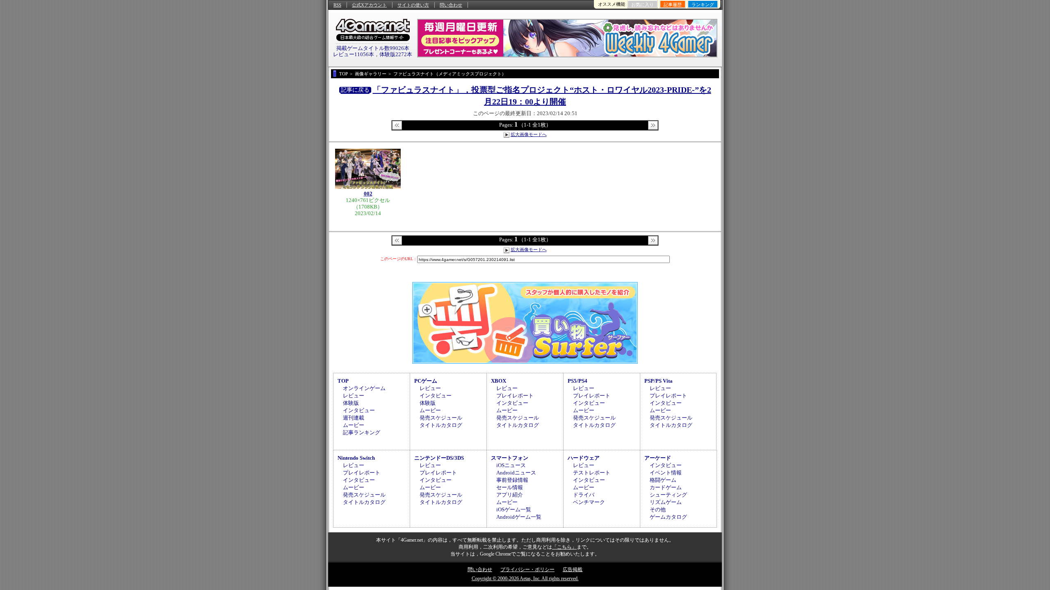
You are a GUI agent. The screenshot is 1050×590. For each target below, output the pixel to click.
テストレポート (591, 473)
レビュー (353, 396)
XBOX (498, 381)
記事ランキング (361, 432)
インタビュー (359, 410)
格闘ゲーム (663, 480)
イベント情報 (666, 473)
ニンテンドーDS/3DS (439, 458)
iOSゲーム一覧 (513, 509)
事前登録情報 (512, 480)
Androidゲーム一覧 (518, 517)
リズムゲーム (666, 502)
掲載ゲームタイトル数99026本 (372, 48)
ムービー (353, 425)
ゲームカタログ (668, 517)
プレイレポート (515, 396)
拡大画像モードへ (529, 134)
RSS (337, 4)
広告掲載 (572, 569)
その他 (658, 509)
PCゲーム (425, 381)
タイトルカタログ (441, 425)
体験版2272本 (395, 54)
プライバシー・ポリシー (527, 569)
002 (368, 194)
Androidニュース (516, 473)
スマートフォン (509, 458)
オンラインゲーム (364, 388)
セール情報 (509, 487)
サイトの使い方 (413, 4)
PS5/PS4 (577, 381)
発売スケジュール (441, 418)
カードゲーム (666, 487)
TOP (343, 381)
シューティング (668, 495)
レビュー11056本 (353, 54)
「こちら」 (564, 547)
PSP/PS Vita (658, 381)
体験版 (351, 403)
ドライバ (583, 495)
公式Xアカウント (369, 4)
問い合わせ (451, 4)
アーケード (657, 458)
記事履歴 (673, 4)
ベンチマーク (589, 502)
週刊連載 (353, 418)
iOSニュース (511, 465)
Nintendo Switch (356, 458)
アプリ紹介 (509, 495)
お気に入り (642, 4)
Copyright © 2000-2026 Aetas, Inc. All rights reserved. (525, 578)
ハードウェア (584, 458)
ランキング (703, 4)
